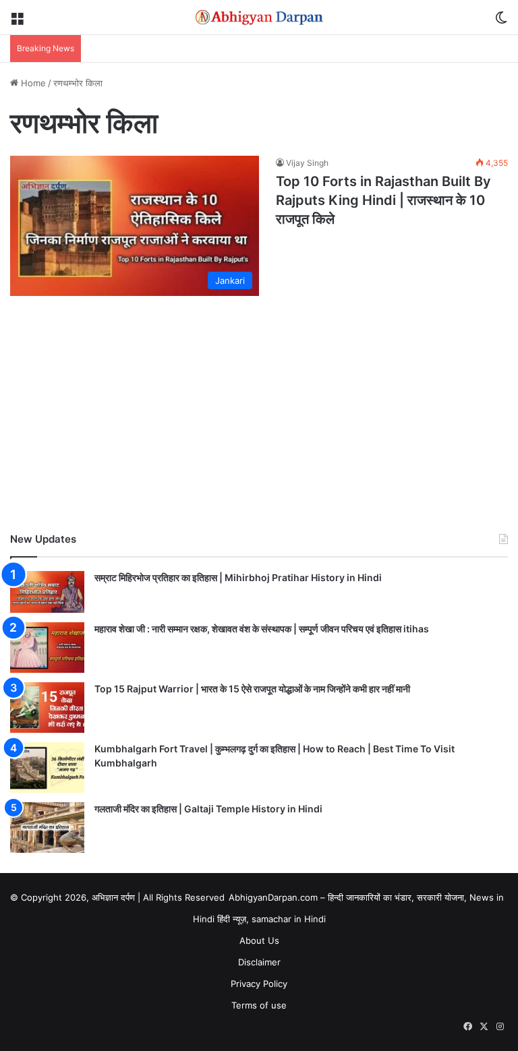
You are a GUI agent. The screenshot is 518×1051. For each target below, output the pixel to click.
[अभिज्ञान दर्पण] (259, 17)
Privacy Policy (259, 983)
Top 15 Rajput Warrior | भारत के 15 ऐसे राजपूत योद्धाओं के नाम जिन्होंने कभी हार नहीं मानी (252, 688)
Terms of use (259, 1005)
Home (32, 83)
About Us (259, 940)
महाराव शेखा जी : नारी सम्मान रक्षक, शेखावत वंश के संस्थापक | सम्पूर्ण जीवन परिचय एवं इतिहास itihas (261, 628)
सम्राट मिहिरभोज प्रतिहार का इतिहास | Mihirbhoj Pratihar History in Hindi (238, 577)
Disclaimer (259, 962)
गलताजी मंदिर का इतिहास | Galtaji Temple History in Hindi (208, 808)
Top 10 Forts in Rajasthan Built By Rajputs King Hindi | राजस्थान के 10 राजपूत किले (383, 200)
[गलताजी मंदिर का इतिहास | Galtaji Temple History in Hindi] (47, 827)
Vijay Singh (307, 163)
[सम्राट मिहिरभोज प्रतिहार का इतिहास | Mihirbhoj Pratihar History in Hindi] (47, 592)
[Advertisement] (259, 417)
